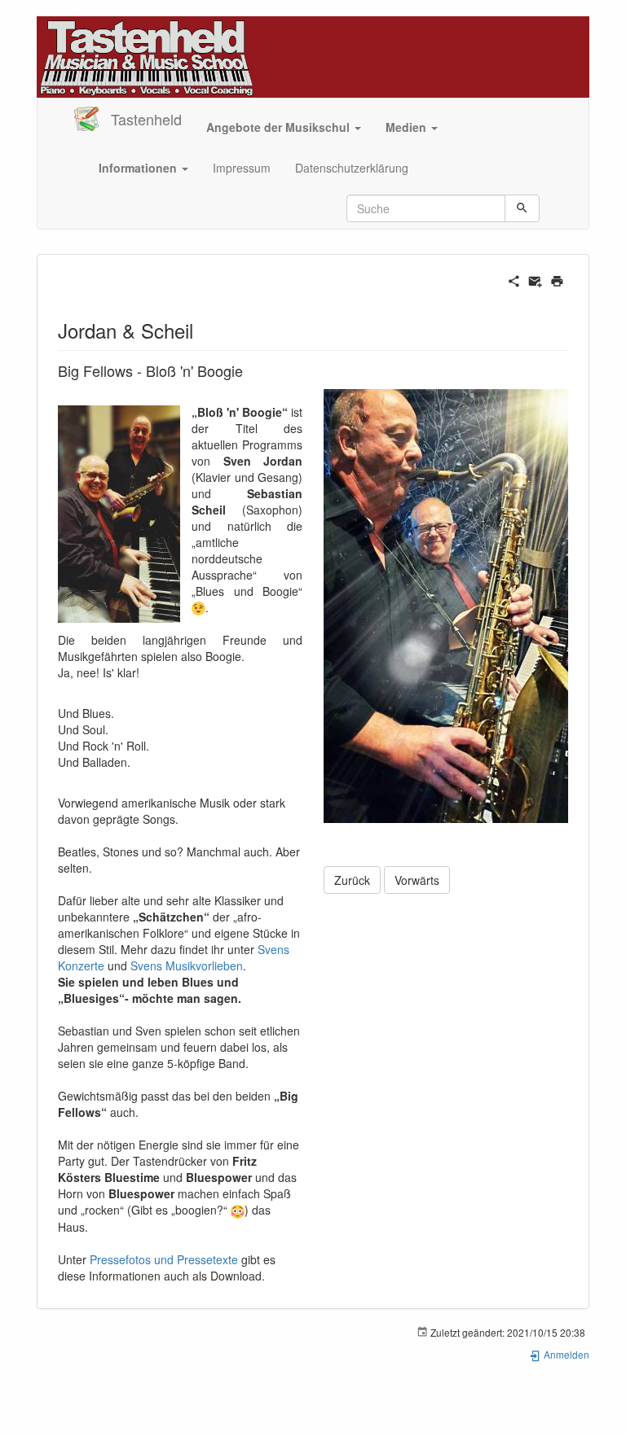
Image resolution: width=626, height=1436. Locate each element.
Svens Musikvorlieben (186, 965)
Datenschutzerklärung (351, 168)
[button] (283, 127)
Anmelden (565, 1354)
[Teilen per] (514, 279)
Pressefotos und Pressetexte (164, 1259)
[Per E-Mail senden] (535, 279)
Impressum (242, 168)
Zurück (352, 880)
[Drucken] (557, 279)
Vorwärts (417, 880)
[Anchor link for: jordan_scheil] (203, 330)
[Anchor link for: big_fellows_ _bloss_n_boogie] (250, 370)
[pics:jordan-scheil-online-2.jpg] (446, 605)
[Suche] (522, 208)
